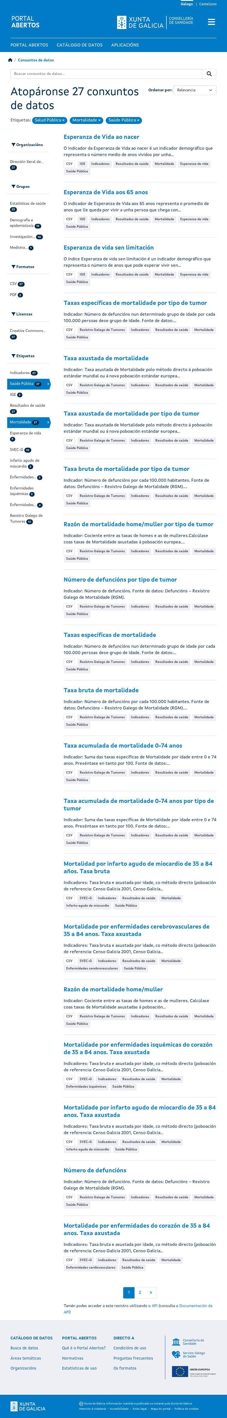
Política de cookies (186, 1408)
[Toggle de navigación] (211, 22)
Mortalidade (164, 164)
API (155, 1306)
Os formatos (125, 1368)
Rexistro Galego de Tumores (102, 330)
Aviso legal (140, 1408)
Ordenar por (159, 90)
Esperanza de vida (194, 164)
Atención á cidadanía (92, 1408)
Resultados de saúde (132, 164)
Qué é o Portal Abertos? (84, 1348)
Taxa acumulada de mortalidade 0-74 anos (123, 746)
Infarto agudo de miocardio (87, 906)
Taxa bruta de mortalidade (101, 691)
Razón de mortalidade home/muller (113, 990)
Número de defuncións (95, 1171)
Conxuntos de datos (36, 60)
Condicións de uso (130, 1348)
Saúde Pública (77, 171)
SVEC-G (86, 898)
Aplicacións (125, 45)
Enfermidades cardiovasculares (90, 1267)
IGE (82, 164)
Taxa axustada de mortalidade (106, 359)
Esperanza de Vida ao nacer (101, 137)
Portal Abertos (29, 45)
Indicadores (100, 164)
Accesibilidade (119, 1408)
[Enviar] (209, 74)
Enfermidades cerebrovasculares (92, 968)
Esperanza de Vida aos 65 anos (106, 193)
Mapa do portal (161, 1408)
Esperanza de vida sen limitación (109, 248)
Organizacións (23, 1368)
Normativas (72, 1358)
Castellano (207, 4)
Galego (187, 4)
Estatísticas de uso (79, 1368)
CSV (69, 164)
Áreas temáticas (26, 1358)
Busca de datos (24, 1348)
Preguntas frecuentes (133, 1358)
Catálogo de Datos (79, 45)
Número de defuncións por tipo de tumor (120, 580)
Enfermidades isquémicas (86, 1086)
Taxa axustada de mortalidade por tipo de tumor (131, 414)
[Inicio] (10, 60)
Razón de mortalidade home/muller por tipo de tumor (138, 525)
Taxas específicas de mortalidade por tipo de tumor (135, 303)
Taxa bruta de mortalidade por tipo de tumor (126, 469)
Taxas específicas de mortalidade (110, 635)
